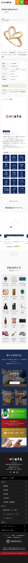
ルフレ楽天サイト (8, 518)
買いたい (4, 506)
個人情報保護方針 (20, 535)
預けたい (4, 522)
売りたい (4, 482)
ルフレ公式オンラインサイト (11, 514)
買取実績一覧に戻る (14, 201)
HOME (3, 18)
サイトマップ (6, 535)
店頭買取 (5, 486)
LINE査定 (6, 498)
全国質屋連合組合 (17, 537)
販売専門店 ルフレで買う (10, 510)
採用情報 (9, 537)
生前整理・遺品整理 (9, 502)
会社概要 (13, 535)
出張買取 (5, 490)
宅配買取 (5, 494)
